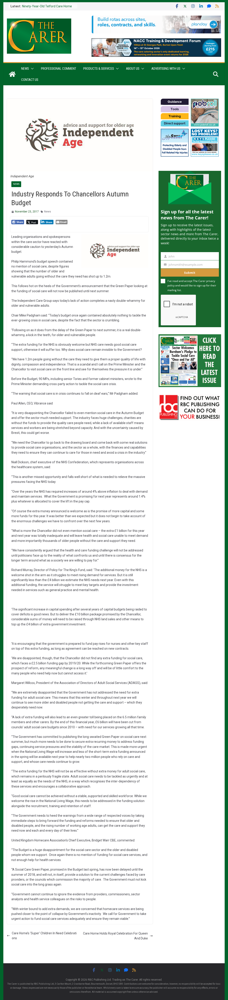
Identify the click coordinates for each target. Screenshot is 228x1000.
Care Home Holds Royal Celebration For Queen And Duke (115, 936)
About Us (132, 69)
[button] (31, 68)
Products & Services (98, 69)
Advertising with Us (165, 69)
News (25, 69)
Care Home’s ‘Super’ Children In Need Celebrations (44, 935)
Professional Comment (58, 69)
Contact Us (29, 80)
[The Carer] (12, 74)
